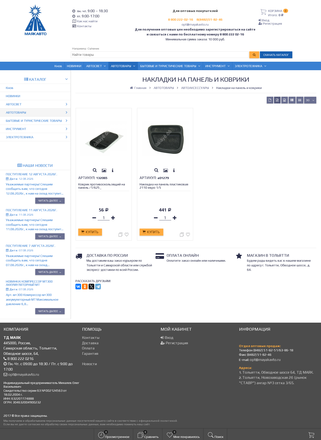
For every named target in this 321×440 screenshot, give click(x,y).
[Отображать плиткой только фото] (284, 100)
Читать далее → (50, 200)
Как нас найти (87, 21)
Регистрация (272, 23)
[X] (91, 286)
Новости (89, 364)
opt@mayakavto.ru (195, 24)
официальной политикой (158, 420)
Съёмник (93, 48)
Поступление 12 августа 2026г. (31, 174)
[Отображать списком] (292, 100)
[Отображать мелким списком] (299, 100)
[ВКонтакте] (78, 286)
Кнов (58, 66)
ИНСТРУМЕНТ (215, 66)
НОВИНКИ (74, 66)
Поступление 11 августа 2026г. (31, 210)
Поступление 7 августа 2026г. (30, 246)
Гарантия (90, 353)
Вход (265, 20)
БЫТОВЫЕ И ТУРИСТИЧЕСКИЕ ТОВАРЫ (168, 66)
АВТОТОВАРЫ (121, 66)
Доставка (90, 343)
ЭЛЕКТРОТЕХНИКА (248, 66)
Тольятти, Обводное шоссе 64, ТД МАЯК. (277, 372)
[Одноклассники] (85, 286)
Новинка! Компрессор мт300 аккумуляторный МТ (29, 283)
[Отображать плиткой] (270, 100)
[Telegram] (98, 286)
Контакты (84, 26)
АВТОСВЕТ (94, 66)
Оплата (88, 348)
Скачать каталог (276, 55)
